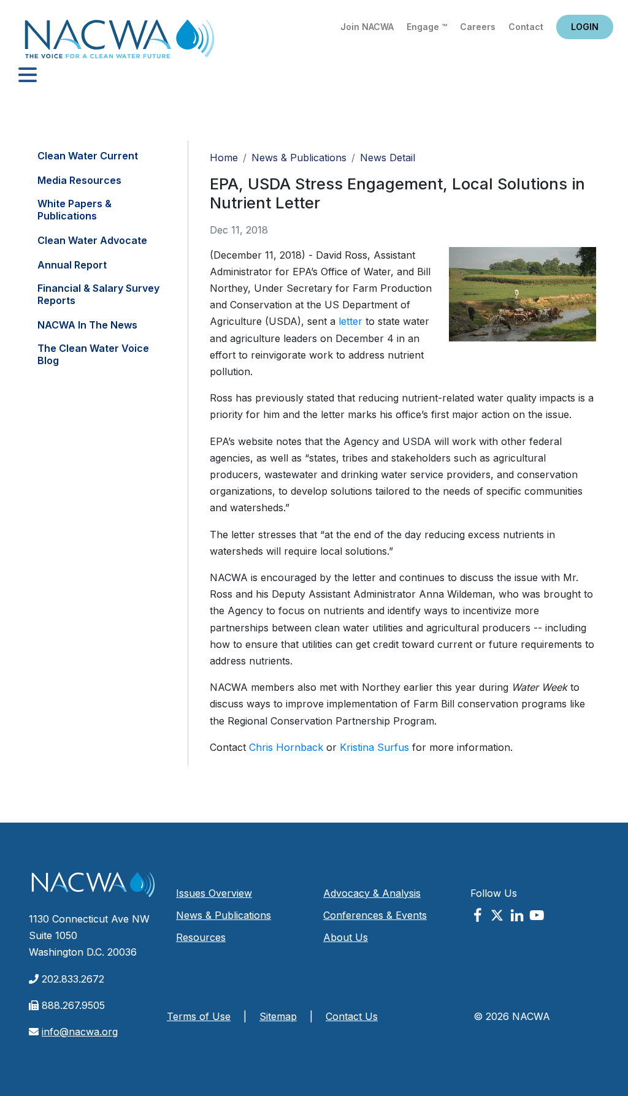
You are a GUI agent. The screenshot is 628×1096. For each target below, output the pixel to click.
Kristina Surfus (374, 747)
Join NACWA (367, 26)
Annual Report (72, 265)
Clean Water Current (87, 156)
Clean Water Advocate (92, 240)
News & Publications (299, 157)
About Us (345, 937)
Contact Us (352, 1016)
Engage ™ (427, 26)
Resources (201, 937)
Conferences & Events (375, 915)
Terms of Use (199, 1016)
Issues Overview (214, 893)
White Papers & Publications (74, 209)
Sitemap (278, 1016)
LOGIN (585, 26)
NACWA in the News (87, 325)
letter (350, 321)
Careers (478, 26)
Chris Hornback (286, 747)
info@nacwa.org (80, 1032)
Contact (525, 26)
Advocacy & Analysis (372, 893)
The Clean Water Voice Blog (93, 354)
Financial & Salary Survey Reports (98, 294)
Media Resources (79, 180)
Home (120, 43)
